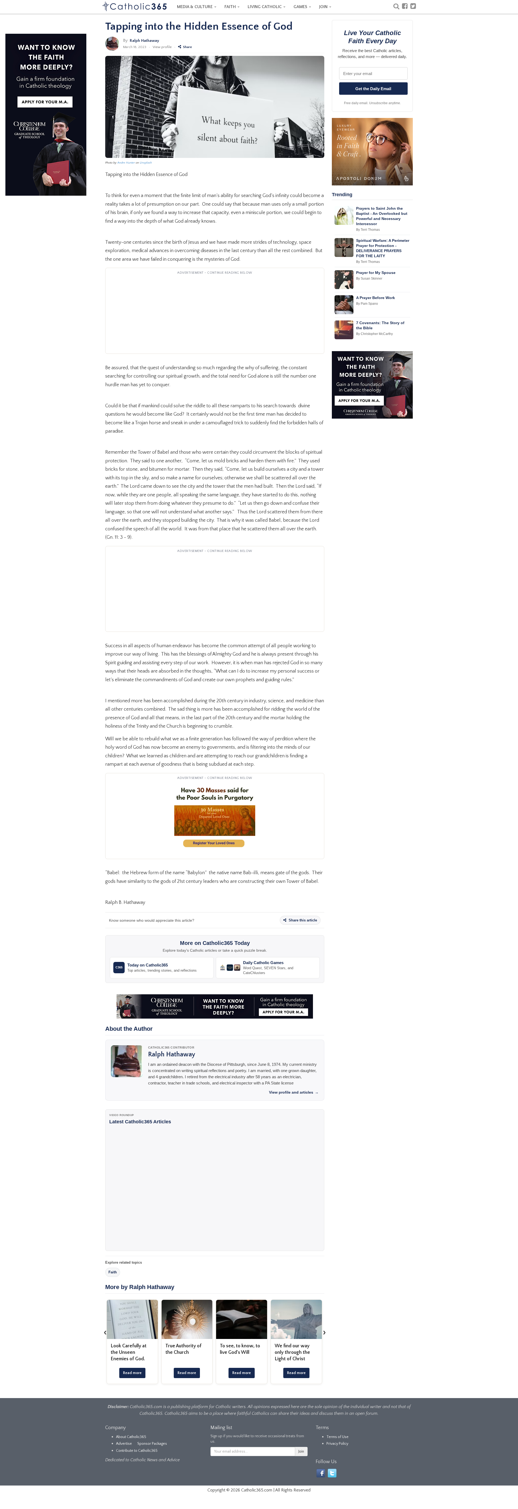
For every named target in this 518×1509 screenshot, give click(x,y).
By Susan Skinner (369, 278)
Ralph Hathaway (144, 40)
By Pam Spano (367, 304)
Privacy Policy (337, 1444)
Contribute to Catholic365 (137, 1451)
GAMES (301, 6)
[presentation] (105, 1332)
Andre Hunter (126, 162)
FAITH (230, 6)
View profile (162, 47)
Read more (132, 1373)
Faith (112, 1272)
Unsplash (146, 162)
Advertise (124, 1444)
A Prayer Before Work (375, 298)
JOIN (324, 6)
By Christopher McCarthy (374, 334)
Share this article (302, 920)
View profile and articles (294, 1092)
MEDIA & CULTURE (195, 6)
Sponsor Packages (152, 1444)
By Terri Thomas (368, 230)
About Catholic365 (131, 1437)
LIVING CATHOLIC (265, 6)
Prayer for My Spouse (376, 272)
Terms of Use (337, 1437)
